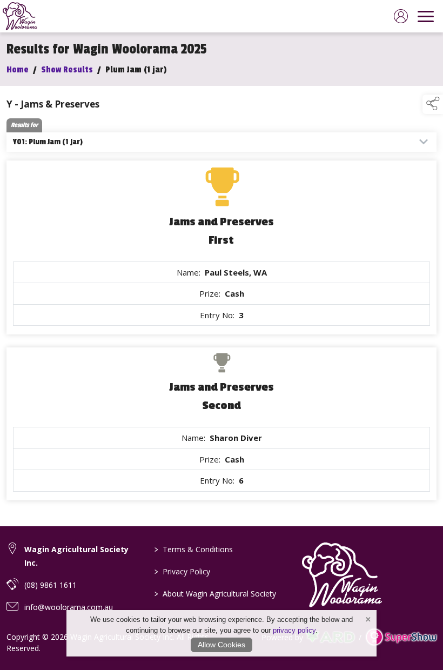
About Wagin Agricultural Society (215, 593)
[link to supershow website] (401, 637)
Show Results (67, 69)
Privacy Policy (182, 571)
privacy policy (294, 630)
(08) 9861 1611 (50, 585)
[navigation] (426, 16)
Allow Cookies (221, 644)
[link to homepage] (20, 16)
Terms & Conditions (194, 549)
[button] (432, 104)
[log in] (401, 16)
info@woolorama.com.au (68, 607)
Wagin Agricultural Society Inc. (76, 556)
